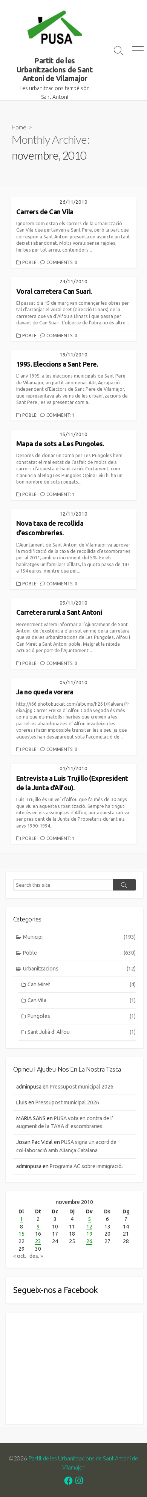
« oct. (19, 1256)
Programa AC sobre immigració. (86, 1166)
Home (19, 127)
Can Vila (82, 1000)
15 (21, 1234)
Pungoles (82, 1016)
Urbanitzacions (79, 969)
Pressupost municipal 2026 (81, 1087)
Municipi (79, 937)
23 (38, 1241)
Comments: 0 (61, 262)
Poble (29, 262)
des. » (36, 1256)
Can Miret (82, 984)
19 (89, 1234)
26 (89, 1241)
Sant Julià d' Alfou (82, 1032)
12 (89, 1227)
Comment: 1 (60, 415)
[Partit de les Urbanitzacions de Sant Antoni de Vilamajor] (55, 28)
